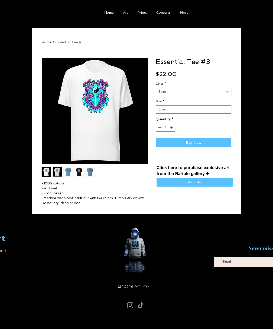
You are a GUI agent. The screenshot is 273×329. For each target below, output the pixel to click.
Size (160, 101)
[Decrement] (159, 127)
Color (161, 83)
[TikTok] (140, 305)
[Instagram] (130, 305)
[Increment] (172, 127)
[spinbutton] (165, 127)
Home (46, 42)
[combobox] (193, 92)
